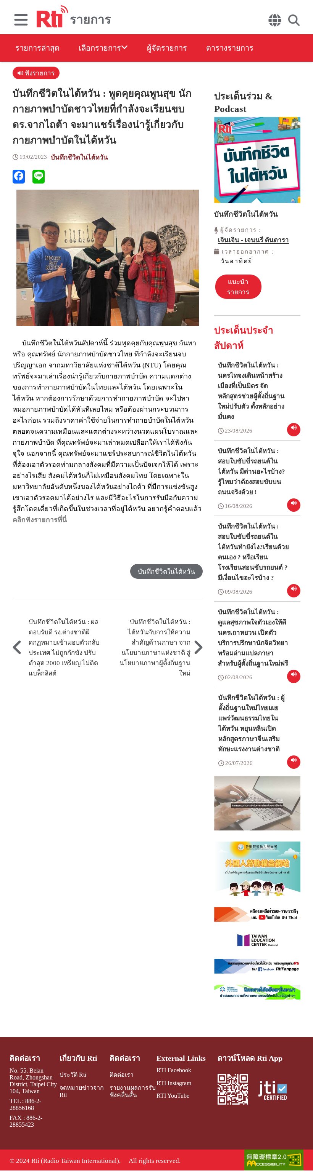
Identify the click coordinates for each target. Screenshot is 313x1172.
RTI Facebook (173, 1070)
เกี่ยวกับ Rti (78, 1058)
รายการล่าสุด (37, 48)
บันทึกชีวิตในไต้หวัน (79, 157)
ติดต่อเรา (25, 1058)
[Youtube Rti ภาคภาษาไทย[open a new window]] (257, 920)
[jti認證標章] (277, 1091)
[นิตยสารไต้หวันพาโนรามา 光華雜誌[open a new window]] (257, 998)
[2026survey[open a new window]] (257, 808)
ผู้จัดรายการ (167, 48)
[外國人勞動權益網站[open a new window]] (257, 874)
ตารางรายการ (229, 48)
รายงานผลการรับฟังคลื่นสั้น (133, 1091)
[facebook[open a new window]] (19, 177)
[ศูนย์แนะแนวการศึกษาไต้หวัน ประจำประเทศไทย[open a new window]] (257, 946)
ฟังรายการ (39, 73)
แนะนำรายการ (238, 287)
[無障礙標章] (273, 1161)
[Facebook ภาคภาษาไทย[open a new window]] (257, 972)
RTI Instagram (173, 1083)
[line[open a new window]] (38, 177)
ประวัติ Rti (73, 1074)
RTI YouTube (172, 1095)
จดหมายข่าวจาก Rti (82, 1091)
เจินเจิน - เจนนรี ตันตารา (253, 240)
